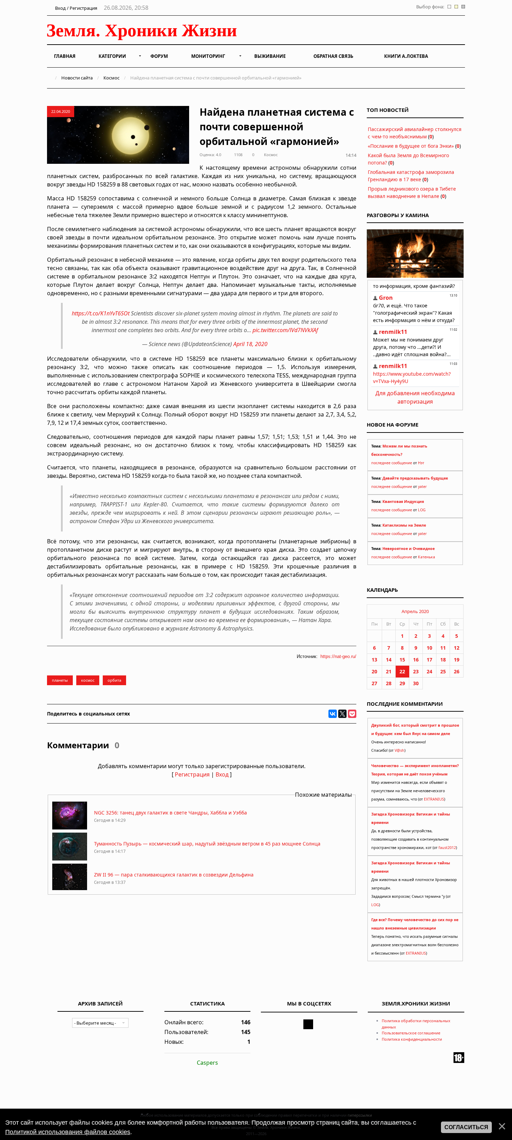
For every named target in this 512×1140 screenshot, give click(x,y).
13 (374, 659)
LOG (422, 509)
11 (443, 647)
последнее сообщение (391, 462)
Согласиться (466, 1127)
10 (429, 647)
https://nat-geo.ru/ (338, 656)
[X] (342, 714)
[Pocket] (352, 714)
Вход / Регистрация (75, 8)
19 (456, 659)
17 (429, 659)
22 (402, 671)
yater (422, 486)
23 (416, 671)
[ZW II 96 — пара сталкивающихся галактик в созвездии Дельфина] (69, 889)
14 (388, 659)
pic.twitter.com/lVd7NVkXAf (285, 330)
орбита (114, 680)
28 (388, 683)
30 (416, 683)
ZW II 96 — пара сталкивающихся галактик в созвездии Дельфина (174, 874)
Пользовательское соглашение (411, 1032)
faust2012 (447, 847)
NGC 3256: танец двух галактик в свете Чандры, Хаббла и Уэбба (170, 812)
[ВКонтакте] (332, 714)
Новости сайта (77, 78)
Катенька (426, 556)
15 (402, 659)
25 (443, 671)
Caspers (207, 1062)
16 (416, 659)
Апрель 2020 (415, 611)
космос (87, 680)
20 (374, 671)
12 (456, 647)
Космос (111, 78)
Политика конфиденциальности (412, 1039)
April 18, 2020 (250, 344)
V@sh (399, 750)
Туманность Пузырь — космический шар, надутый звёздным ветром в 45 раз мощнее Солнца (207, 843)
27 (374, 683)
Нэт (421, 462)
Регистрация (192, 774)
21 (388, 671)
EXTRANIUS (434, 799)
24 (429, 671)
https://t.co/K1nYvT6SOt (101, 313)
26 (456, 671)
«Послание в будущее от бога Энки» (411, 146)
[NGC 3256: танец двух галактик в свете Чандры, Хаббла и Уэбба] (69, 827)
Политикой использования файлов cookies (67, 1131)
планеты (60, 680)
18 (443, 659)
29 (402, 683)
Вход (222, 774)
